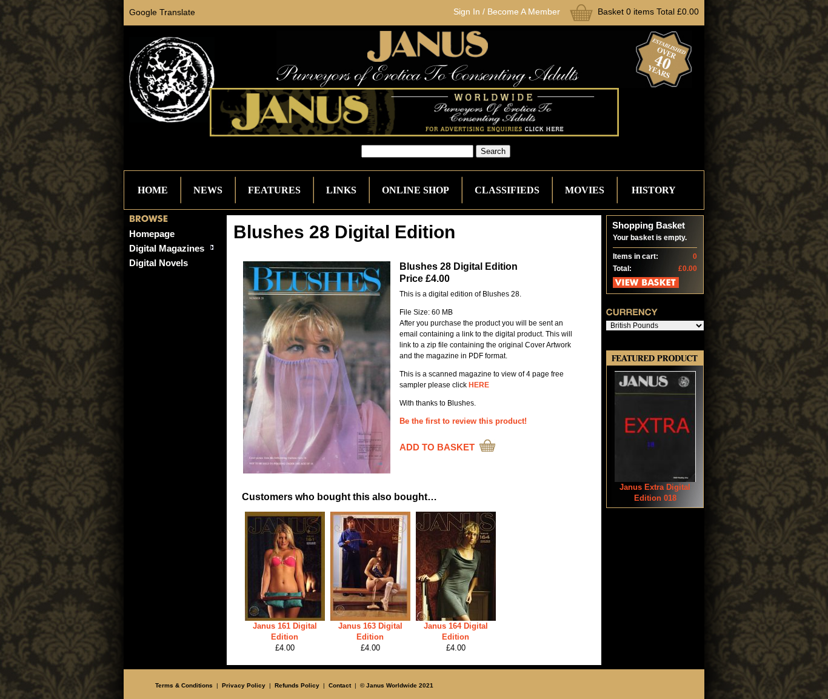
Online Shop (415, 190)
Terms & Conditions (184, 685)
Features (274, 190)
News (207, 190)
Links (341, 190)
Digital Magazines (166, 248)
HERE (479, 385)
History (654, 190)
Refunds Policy (297, 685)
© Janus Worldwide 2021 (396, 685)
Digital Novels (158, 263)
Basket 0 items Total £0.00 (648, 11)
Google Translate (162, 12)
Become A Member (523, 11)
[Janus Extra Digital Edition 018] (655, 479)
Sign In (466, 11)
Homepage (152, 234)
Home (153, 190)
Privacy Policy (243, 685)
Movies (584, 190)
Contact (340, 685)
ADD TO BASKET (437, 447)
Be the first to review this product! (463, 421)
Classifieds (507, 190)
